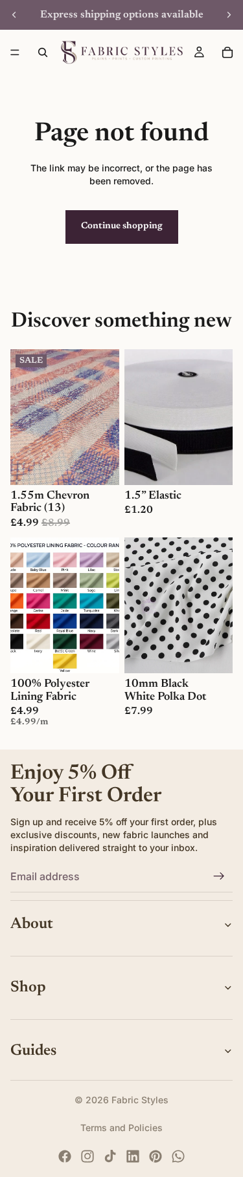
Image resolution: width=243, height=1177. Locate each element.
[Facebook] (65, 1156)
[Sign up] (219, 876)
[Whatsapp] (178, 1156)
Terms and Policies (121, 1127)
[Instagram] (87, 1156)
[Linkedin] (133, 1156)
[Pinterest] (155, 1156)
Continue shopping (122, 226)
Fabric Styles (139, 1099)
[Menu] (15, 52)
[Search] (43, 52)
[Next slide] (228, 15)
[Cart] (227, 52)
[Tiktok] (110, 1156)
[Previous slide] (14, 15)
